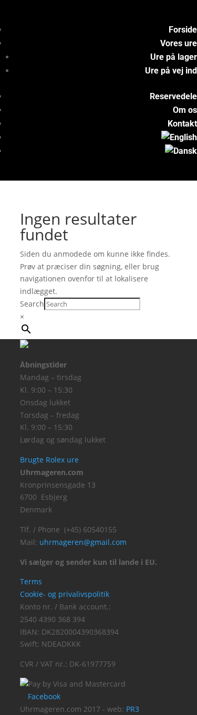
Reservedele (173, 96)
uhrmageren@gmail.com (83, 542)
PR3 (132, 709)
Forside (183, 30)
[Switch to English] (179, 137)
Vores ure (178, 43)
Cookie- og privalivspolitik (64, 594)
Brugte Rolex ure (49, 460)
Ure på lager (173, 57)
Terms (31, 581)
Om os (185, 110)
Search (32, 304)
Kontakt (182, 124)
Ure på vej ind (171, 71)
